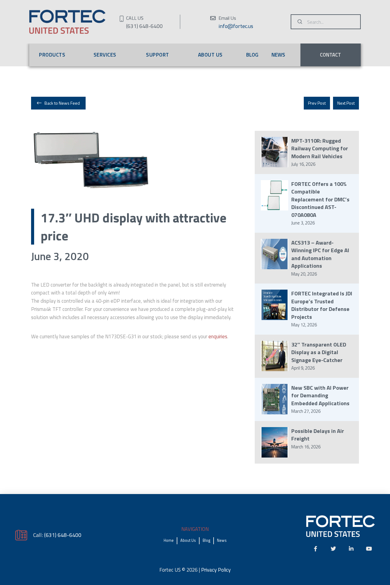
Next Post (346, 103)
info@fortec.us (235, 26)
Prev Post (317, 103)
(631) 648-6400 (62, 535)
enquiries (217, 336)
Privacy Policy (216, 570)
